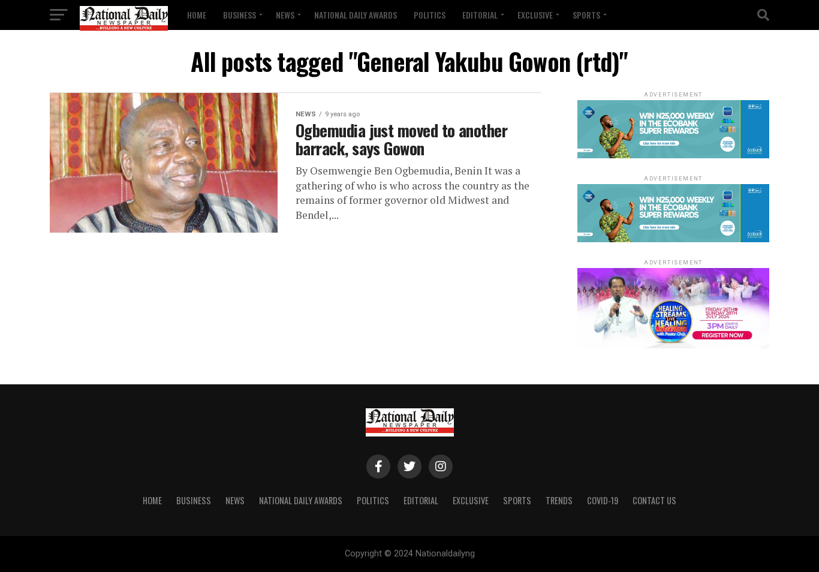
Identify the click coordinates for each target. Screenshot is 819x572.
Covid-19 (602, 500)
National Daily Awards (355, 14)
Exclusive (535, 14)
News (285, 14)
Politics (429, 14)
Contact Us (654, 500)
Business (239, 14)
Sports (586, 14)
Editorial (480, 14)
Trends (559, 500)
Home (196, 14)
